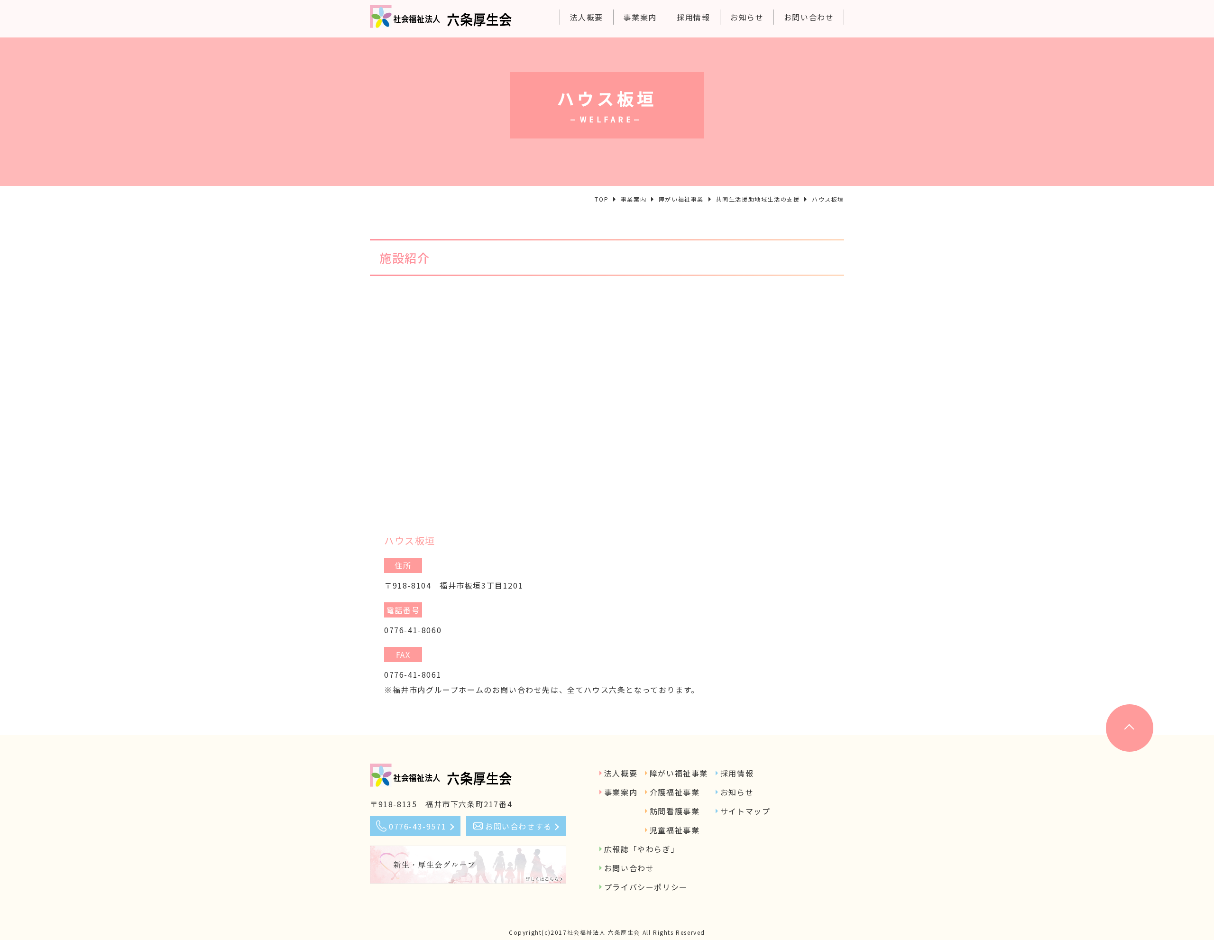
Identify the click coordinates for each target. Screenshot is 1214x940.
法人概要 (586, 17)
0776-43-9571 (417, 826)
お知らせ (746, 17)
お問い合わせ (809, 17)
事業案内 (639, 17)
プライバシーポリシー (646, 887)
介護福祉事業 (675, 792)
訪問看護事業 (675, 811)
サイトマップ (745, 811)
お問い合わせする (518, 826)
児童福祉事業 (675, 830)
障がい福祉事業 (679, 773)
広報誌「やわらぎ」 (641, 849)
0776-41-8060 (412, 630)
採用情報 (693, 17)
